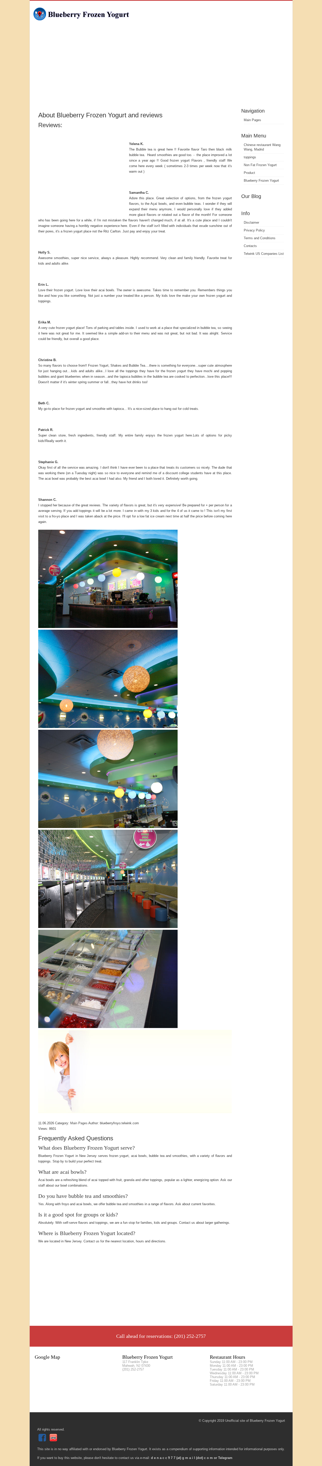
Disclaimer (251, 222)
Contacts (250, 246)
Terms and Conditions (259, 238)
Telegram (225, 1458)
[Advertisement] (161, 69)
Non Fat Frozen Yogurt (260, 165)
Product (249, 173)
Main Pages (252, 120)
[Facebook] (42, 1440)
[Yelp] (54, 1440)
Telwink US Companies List (264, 254)
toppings (250, 157)
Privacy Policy (254, 230)
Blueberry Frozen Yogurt (261, 180)
